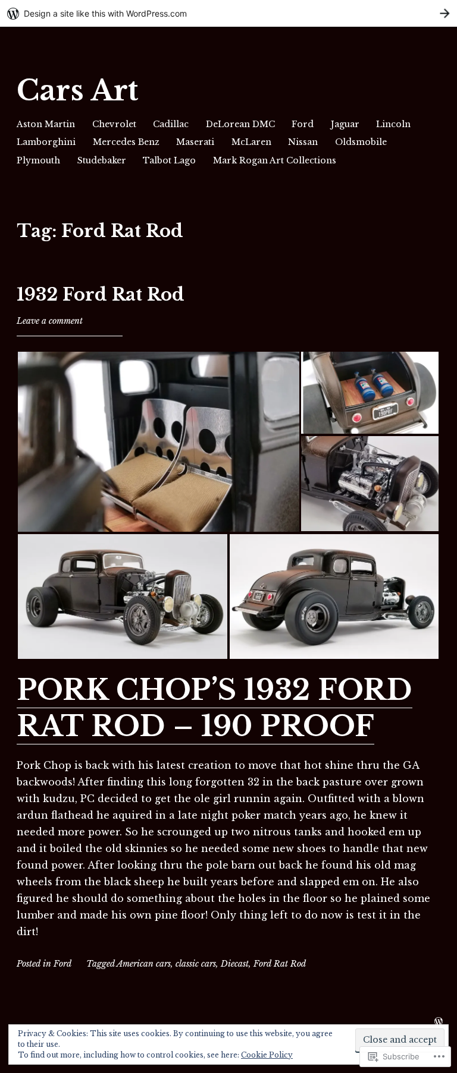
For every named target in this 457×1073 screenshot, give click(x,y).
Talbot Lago (169, 160)
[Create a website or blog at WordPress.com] (438, 1022)
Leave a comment (50, 320)
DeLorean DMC (240, 124)
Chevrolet (114, 124)
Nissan (303, 142)
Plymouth (38, 160)
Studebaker (101, 160)
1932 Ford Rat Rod (100, 294)
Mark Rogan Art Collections (274, 160)
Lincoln (393, 124)
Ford (303, 124)
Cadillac (171, 124)
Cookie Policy (267, 1054)
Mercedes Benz (126, 142)
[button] (158, 442)
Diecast (235, 963)
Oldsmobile (361, 142)
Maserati (195, 142)
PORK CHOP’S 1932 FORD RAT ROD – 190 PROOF (214, 708)
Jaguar (345, 124)
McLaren (251, 142)
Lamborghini (46, 142)
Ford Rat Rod (279, 963)
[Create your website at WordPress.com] (228, 13)
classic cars (196, 963)
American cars (144, 963)
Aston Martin (46, 124)
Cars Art (77, 90)
